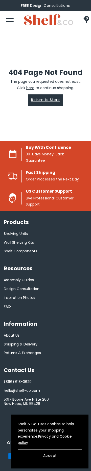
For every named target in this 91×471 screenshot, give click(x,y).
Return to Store (45, 99)
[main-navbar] (10, 19)
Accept (50, 455)
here (30, 87)
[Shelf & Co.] (48, 20)
